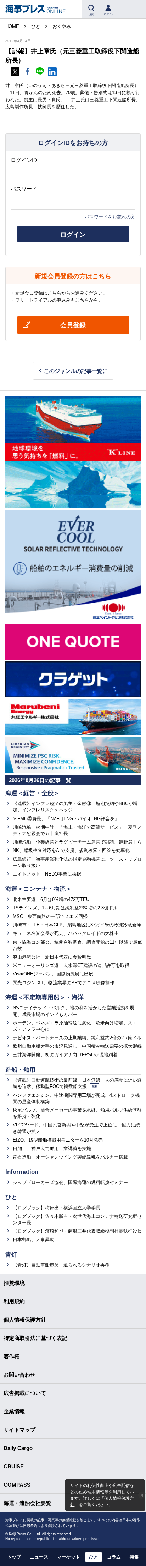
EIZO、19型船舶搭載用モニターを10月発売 (58, 1140)
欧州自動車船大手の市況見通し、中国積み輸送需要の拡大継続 (77, 1046)
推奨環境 (14, 1283)
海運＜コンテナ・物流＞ (38, 888)
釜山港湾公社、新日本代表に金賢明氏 (52, 957)
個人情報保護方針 (25, 1320)
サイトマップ (19, 1430)
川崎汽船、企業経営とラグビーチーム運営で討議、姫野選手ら (77, 842)
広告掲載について (25, 1393)
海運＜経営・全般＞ (32, 793)
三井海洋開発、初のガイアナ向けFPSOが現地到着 (65, 1054)
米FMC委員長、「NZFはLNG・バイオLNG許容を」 (66, 818)
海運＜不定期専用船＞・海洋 (44, 997)
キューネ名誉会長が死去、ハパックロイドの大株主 (66, 933)
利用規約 (14, 1301)
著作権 (11, 1356)
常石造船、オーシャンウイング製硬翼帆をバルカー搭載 (70, 1157)
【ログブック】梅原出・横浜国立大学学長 (56, 1207)
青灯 (11, 1254)
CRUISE (14, 1466)
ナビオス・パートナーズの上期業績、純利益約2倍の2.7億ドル (77, 1037)
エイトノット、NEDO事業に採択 (47, 874)
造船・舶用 (20, 1069)
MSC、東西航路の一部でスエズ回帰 (50, 916)
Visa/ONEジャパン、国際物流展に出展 (53, 974)
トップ (14, 1557)
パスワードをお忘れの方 (110, 216)
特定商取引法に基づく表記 (35, 1338)
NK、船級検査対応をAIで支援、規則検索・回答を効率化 (71, 850)
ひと (11, 1197)
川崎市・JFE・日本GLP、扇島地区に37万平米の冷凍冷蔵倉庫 (77, 924)
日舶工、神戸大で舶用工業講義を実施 (52, 1148)
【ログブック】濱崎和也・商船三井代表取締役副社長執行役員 (77, 1231)
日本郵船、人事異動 (33, 1239)
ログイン (73, 234)
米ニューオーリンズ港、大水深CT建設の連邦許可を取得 (71, 965)
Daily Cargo (18, 1448)
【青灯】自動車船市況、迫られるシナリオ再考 (61, 1265)
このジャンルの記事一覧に (76, 371)
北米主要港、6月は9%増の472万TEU (51, 899)
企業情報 (14, 1411)
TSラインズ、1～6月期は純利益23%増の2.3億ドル (65, 908)
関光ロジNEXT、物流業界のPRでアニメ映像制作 (63, 982)
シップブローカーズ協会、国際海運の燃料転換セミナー (70, 1182)
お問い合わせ (19, 1375)
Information (21, 1171)
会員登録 (73, 325)
